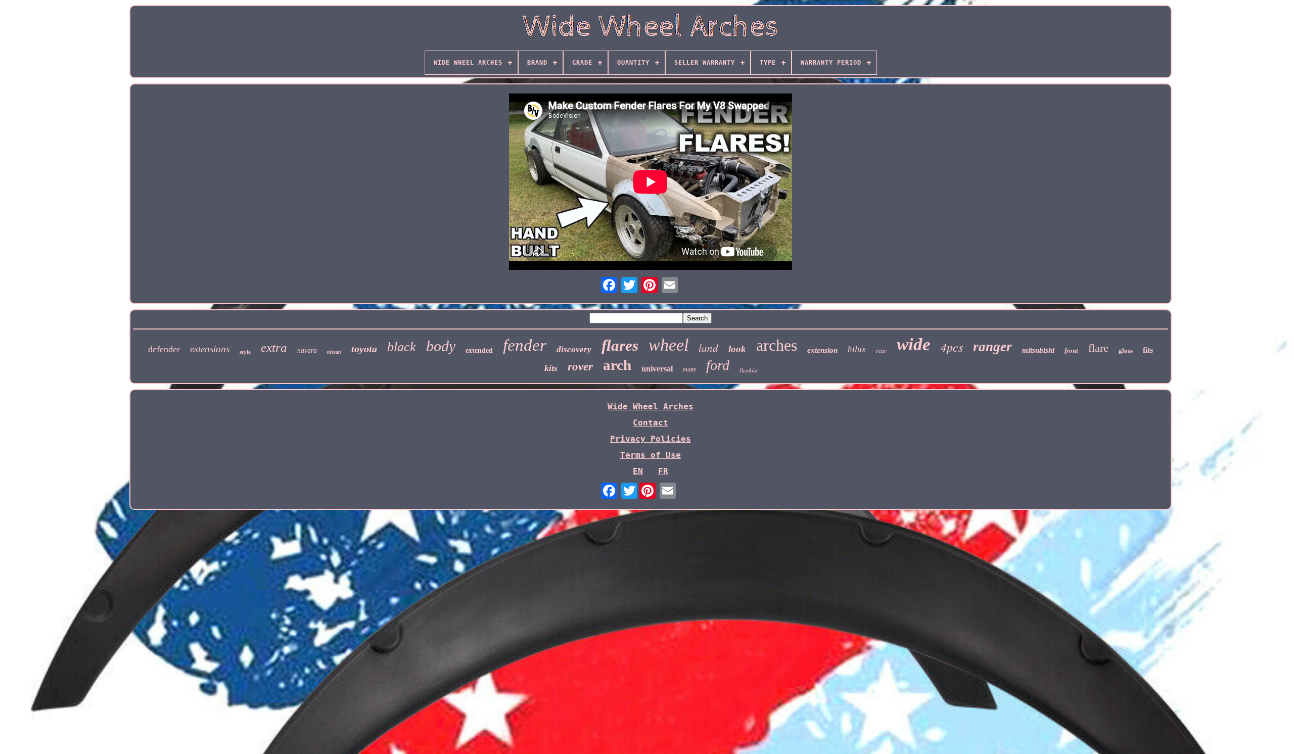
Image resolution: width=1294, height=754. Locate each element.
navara (307, 350)
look (737, 349)
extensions (209, 349)
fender (524, 345)
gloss (1126, 350)
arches (776, 345)
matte (689, 369)
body (440, 346)
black (401, 347)
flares (620, 345)
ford (717, 365)
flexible (748, 370)
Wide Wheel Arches (651, 406)
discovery (574, 349)
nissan (334, 352)
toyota (364, 348)
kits (551, 368)
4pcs (952, 347)
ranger (992, 346)
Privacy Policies (650, 439)
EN (638, 471)
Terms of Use (650, 455)
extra (274, 347)
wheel (668, 345)
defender (164, 349)
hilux (857, 349)
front (1071, 350)
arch (617, 365)
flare (1098, 348)
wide (914, 344)
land (708, 348)
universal (657, 368)
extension (822, 350)
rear (881, 350)
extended (479, 350)
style (245, 352)
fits (1148, 350)
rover (580, 366)
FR (663, 471)
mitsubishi (1038, 350)
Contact (650, 423)
